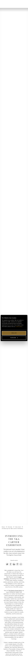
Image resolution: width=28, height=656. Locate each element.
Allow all (14, 333)
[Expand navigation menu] (3, 3)
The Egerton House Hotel (15, 590)
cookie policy (19, 326)
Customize (13, 337)
